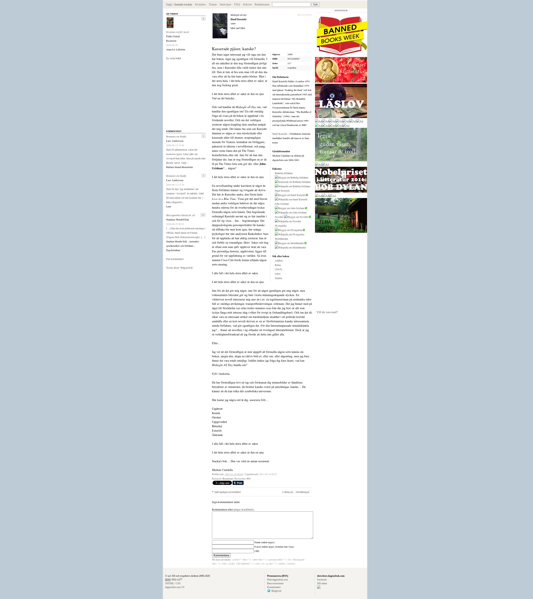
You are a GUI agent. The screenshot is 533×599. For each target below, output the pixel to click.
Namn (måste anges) (264, 542)
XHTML (169, 583)
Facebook (322, 579)
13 (203, 214)
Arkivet (247, 4)
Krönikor (200, 4)
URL (256, 551)
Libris (278, 273)
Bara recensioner (275, 583)
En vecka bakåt (173, 58)
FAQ (237, 4)
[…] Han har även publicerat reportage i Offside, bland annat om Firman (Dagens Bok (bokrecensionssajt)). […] (185, 233)
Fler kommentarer (175, 258)
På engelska (280, 225)
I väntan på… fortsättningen (295, 491)
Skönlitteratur (281, 238)
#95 (248, 478)
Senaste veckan (183, 4)
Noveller (279, 216)
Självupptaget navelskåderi (227, 491)
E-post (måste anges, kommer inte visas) (274, 546)
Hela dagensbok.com (277, 579)
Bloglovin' (276, 590)
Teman (213, 4)
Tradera (278, 278)
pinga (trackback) (244, 509)
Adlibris (279, 260)
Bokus (278, 264)
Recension (228, 478)
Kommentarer (274, 587)
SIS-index (322, 583)
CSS (178, 583)
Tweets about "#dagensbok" (180, 267)
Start (169, 4)
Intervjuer (225, 4)
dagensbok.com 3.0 (174, 587)
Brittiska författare (284, 173)
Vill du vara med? (327, 312)
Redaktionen (262, 4)
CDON (278, 269)
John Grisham (282, 203)
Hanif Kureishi (279, 133)
